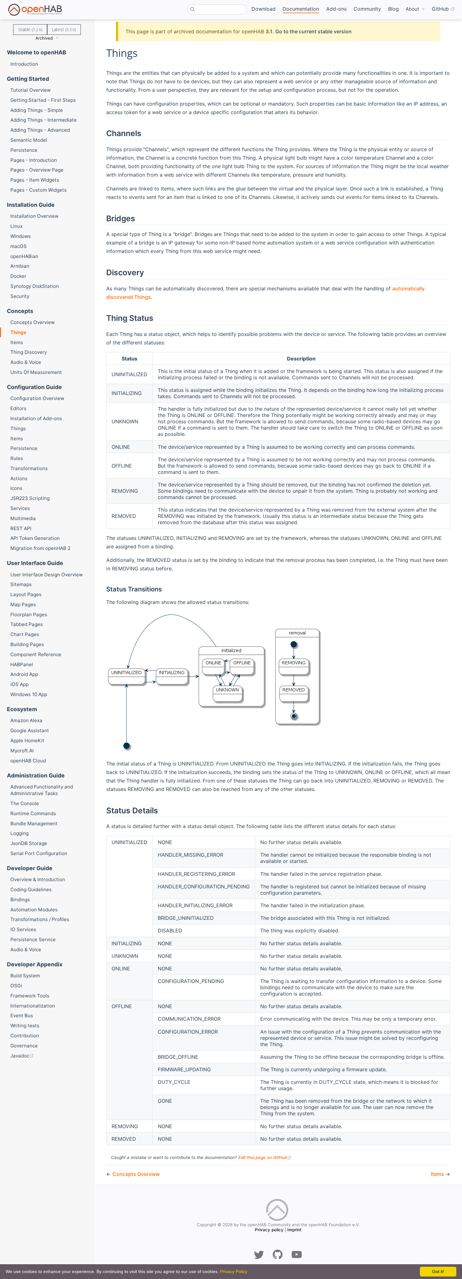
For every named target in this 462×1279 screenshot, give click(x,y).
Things (18, 332)
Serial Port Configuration (38, 853)
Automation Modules (34, 910)
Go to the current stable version (313, 31)
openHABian (24, 256)
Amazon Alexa (26, 720)
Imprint (294, 1229)
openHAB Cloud (28, 761)
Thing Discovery (28, 352)
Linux (16, 226)
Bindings (20, 900)
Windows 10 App (28, 694)
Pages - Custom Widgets (38, 190)
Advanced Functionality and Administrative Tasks (41, 790)
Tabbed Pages (26, 624)
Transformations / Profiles (39, 919)
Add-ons (336, 9)
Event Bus (21, 1015)
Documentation (301, 9)
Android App (24, 674)
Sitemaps (21, 584)
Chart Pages (24, 634)
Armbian (19, 266)
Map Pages (23, 604)
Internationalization (32, 1006)
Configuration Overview (37, 398)
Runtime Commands (33, 813)
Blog (393, 9)
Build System (25, 976)
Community (367, 9)
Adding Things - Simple (36, 110)
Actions (18, 478)
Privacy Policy (233, 1271)
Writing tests (24, 1026)
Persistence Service (33, 939)
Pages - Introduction (33, 160)
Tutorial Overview (30, 90)
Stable (30, 29)
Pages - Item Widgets (34, 180)
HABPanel (21, 664)
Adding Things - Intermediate (43, 120)
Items (16, 342)
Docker (18, 276)
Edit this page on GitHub (265, 1157)
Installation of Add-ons (36, 418)
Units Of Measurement (36, 372)
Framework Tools (29, 996)
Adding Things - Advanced (40, 130)
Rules (16, 458)
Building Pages (27, 644)
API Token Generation (35, 538)
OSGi (16, 986)
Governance (24, 1046)
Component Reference (35, 654)
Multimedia (23, 518)
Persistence (23, 150)
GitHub (443, 8)
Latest (64, 29)
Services (20, 508)
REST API (20, 528)
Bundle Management (34, 823)
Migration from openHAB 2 (40, 548)
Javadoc (45, 1055)
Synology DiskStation (34, 286)
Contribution (24, 1036)
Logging (19, 833)
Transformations (29, 468)
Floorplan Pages (28, 615)
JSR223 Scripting (30, 498)
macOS (18, 246)
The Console (24, 803)
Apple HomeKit (27, 741)
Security (19, 296)
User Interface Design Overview (46, 575)
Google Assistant (29, 730)
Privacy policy (269, 1229)
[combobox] (217, 9)
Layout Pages (25, 594)
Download (263, 9)
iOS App (19, 684)
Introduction (24, 64)
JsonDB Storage (28, 843)
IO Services (23, 929)
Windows (20, 236)
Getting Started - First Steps (43, 100)
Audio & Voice (25, 362)
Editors (18, 408)
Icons (16, 488)
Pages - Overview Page (36, 170)
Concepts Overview (32, 322)
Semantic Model (28, 140)
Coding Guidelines (31, 889)
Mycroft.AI (22, 751)
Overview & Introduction (37, 879)
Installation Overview (34, 216)
